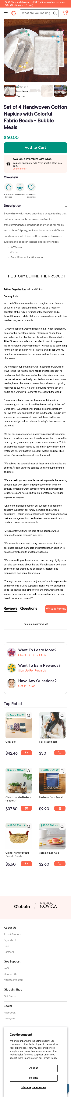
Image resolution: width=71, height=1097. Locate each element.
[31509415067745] (60, 863)
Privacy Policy (50, 1058)
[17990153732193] (26, 752)
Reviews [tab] (10, 609)
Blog (6, 946)
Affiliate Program (13, 980)
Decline (33, 1078)
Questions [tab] (28, 609)
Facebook (10, 1012)
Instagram (10, 1018)
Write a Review (56, 609)
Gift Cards (10, 996)
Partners (9, 952)
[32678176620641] (60, 752)
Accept (33, 1068)
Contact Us (10, 974)
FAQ (6, 968)
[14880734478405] (26, 808)
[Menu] (6, 13)
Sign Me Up (10, 940)
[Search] (55, 13)
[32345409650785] (60, 808)
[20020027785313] (26, 863)
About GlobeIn (12, 934)
